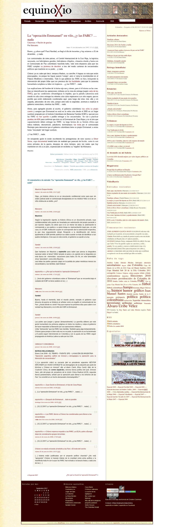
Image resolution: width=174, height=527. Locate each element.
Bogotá (124, 265)
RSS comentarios (76, 169)
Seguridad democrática (141, 300)
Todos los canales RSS (116, 326)
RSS (112, 21)
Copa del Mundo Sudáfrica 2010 (138, 268)
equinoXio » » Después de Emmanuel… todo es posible (56, 399)
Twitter (95, 159)
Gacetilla (69, 159)
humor (116, 290)
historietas (136, 288)
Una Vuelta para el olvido (115, 130)
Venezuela (147, 303)
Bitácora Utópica (70, 487)
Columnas (31, 43)
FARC (141, 281)
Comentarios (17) (127, 161)
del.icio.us (60, 159)
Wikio (90, 162)
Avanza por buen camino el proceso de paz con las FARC (125, 50)
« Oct (36, 504)
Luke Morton (135, 310)
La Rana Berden (70, 496)
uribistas (138, 303)
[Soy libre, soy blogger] (113, 492)
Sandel (37, 245)
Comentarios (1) (127, 177)
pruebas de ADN (33, 119)
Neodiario (57, 162)
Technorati (58, 166)
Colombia (137, 265)
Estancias (111, 88)
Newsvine (49, 162)
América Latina (113, 262)
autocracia (147, 262)
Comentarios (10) (137, 171)
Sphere (66, 166)
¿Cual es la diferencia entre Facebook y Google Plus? (124, 175)
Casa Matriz (89, 487)
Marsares (34, 45)
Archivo (88, 21)
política (132, 296)
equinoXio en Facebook (127, 505)
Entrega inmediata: (116, 67)
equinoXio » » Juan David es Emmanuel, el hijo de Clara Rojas (58, 385)
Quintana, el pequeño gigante (116, 61)
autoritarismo (114, 265)
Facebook (81, 159)
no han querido (42, 117)
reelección (128, 300)
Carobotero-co (70, 489)
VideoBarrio (113, 181)
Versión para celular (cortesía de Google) (84, 166)
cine (129, 265)
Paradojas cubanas (113, 39)
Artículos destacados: (117, 35)
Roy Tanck (123, 310)
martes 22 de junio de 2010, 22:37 (47, 451)
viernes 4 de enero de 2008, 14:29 (47, 387)
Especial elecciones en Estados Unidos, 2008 (121, 389)
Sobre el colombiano (118, 114)
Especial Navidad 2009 (125, 387)
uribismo (127, 303)
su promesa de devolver (51, 66)
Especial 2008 (140, 387)
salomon (110, 251)
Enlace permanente (56, 154)
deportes (125, 276)
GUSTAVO (111, 241)
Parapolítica (69, 500)
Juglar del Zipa (70, 491)
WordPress (61, 523)
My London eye (90, 496)
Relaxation (87, 523)
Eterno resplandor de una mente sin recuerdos (121, 98)
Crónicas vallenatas (91, 489)
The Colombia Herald (92, 507)
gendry (109, 246)
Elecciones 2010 (140, 275)
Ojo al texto (69, 498)
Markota (87, 498)
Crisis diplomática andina (121, 392)
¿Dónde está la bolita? (114, 109)
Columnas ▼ (64, 21)
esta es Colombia (130, 281)
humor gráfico (133, 290)
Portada (27, 21)
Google (89, 159)
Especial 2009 (111, 387)
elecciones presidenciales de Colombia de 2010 (128, 280)
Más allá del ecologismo (93, 500)
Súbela (84, 162)
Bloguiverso (76, 21)
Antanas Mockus (126, 262)
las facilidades (74, 81)
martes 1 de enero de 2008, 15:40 (47, 211)
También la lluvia (112, 103)
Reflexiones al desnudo (73, 503)
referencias (94, 169)
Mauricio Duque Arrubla (44, 189)
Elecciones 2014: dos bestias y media (119, 45)
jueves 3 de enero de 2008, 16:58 (47, 317)
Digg (75, 159)
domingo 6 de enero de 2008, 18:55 (48, 402)
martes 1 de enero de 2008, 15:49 (47, 247)
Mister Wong (93, 161)
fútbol (146, 283)
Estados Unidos (118, 281)
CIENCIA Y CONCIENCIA (44, 344)
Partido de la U (144, 294)
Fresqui (80, 161)
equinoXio (116, 523)
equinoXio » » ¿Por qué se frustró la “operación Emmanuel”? (57, 272)
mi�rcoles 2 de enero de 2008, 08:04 (48, 291)
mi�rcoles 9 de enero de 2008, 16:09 (48, 419)
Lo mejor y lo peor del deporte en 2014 (119, 125)
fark (75, 161)
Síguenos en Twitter (144, 30)
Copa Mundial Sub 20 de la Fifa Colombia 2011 (128, 270)
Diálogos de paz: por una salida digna (119, 55)
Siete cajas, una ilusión (114, 92)
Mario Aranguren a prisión (116, 71)
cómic (142, 273)
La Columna (69, 494)
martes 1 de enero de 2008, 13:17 (47, 192)
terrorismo (113, 303)
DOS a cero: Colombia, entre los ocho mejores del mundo (125, 141)
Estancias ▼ (52, 21)
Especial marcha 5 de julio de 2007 (118, 397)
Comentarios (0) (129, 126)
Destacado (39, 21)
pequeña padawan (91, 503)
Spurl (78, 162)
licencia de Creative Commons (131, 499)
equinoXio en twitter (111, 505)
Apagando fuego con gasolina (116, 82)
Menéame (60, 161)
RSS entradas (113, 321)
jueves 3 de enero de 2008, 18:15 (47, 347)
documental (42, 141)
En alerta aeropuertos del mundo (117, 77)
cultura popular (134, 273)
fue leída (77, 125)
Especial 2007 (33, 475)
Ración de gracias (45, 43)
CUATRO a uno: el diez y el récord (118, 146)
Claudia (109, 236)
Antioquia (138, 262)
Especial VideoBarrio (125, 394)
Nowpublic (65, 162)
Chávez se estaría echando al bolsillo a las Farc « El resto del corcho (60, 449)
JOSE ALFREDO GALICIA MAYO (119, 231)
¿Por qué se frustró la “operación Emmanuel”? (81, 475)
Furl (86, 161)
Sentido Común (70, 505)
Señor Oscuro (89, 505)
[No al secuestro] (122, 492)
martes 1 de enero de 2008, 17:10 (47, 274)
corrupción (111, 273)
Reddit (73, 162)
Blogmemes (69, 161)
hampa (128, 287)
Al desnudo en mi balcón (119, 152)
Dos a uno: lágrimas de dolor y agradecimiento (122, 135)
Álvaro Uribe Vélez (122, 305)
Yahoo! (95, 162)
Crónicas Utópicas (122, 273)
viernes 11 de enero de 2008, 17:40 (48, 437)
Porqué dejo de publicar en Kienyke (118, 169)
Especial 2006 (123, 399)
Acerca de (100, 21)
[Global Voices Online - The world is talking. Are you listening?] (130, 492)
